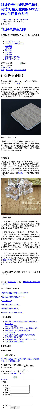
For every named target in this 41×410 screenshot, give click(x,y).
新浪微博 (4, 19)
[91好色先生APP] (13, 29)
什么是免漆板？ (20, 70)
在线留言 (18, 19)
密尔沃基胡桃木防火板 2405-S (13, 297)
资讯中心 (11, 19)
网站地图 (25, 19)
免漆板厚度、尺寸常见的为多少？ (17, 330)
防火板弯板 (12, 282)
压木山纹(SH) (7, 301)
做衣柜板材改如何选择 (13, 337)
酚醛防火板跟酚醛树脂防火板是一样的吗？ (21, 321)
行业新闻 (9, 70)
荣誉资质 (8, 52)
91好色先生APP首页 (12, 41)
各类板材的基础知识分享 (14, 342)
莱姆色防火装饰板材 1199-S (12, 312)
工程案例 (8, 46)
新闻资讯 (8, 50)
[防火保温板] (6, 67)
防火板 (20, 173)
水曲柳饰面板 (10, 333)
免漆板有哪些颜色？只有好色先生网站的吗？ (22, 328)
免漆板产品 (7, 260)
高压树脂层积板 (11, 326)
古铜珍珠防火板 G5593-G (11, 305)
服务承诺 (8, 48)
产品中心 (19, 359)
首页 (2, 70)
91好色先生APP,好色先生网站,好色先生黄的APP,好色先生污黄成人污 (20, 9)
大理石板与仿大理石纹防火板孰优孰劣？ (20, 335)
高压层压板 (9, 324)
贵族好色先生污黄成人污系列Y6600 (15, 293)
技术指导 (8, 55)
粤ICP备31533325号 (18, 373)
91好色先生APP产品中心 (14, 43)
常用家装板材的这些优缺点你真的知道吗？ (21, 339)
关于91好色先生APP (12, 57)
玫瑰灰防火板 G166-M (10, 309)
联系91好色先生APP (12, 59)
